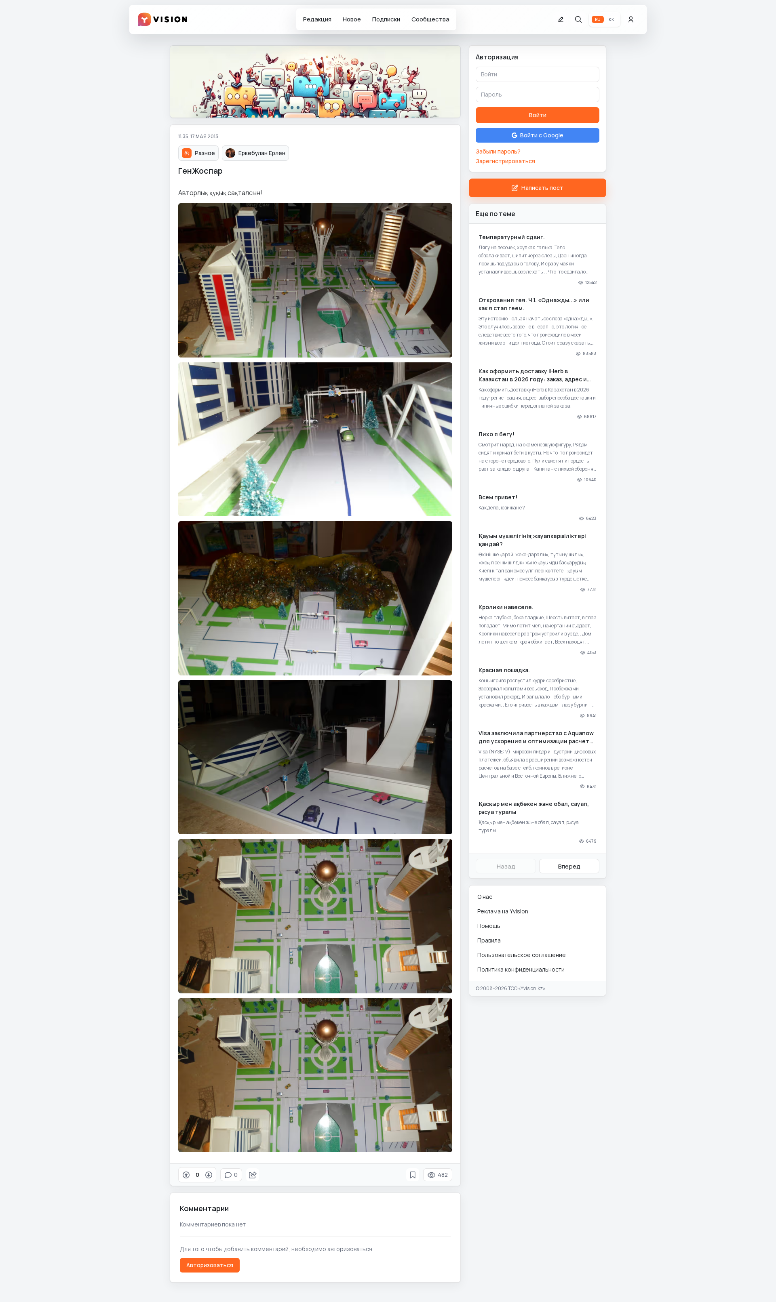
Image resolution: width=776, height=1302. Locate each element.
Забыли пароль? (498, 151)
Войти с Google (541, 135)
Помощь (488, 926)
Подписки (386, 19)
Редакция (317, 19)
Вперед (569, 866)
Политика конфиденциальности (521, 969)
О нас (484, 896)
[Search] (578, 19)
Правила (489, 940)
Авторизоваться (209, 1265)
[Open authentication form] (631, 19)
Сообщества (430, 19)
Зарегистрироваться (505, 161)
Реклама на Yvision (502, 911)
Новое (352, 19)
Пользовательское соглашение (521, 955)
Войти (537, 115)
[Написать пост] (560, 19)
